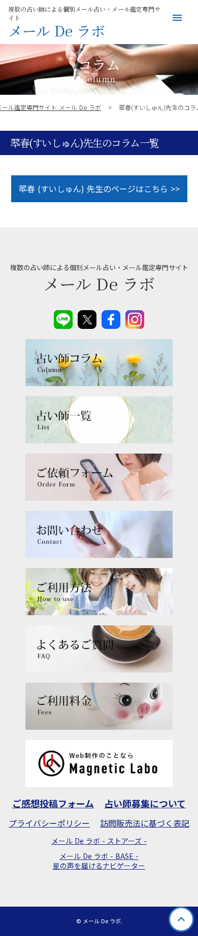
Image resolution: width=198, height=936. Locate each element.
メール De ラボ (56, 31)
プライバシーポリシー (49, 823)
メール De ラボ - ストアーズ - (99, 841)
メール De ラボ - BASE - (99, 856)
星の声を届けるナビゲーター (99, 866)
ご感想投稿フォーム (53, 803)
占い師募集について (145, 803)
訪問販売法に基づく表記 (144, 823)
